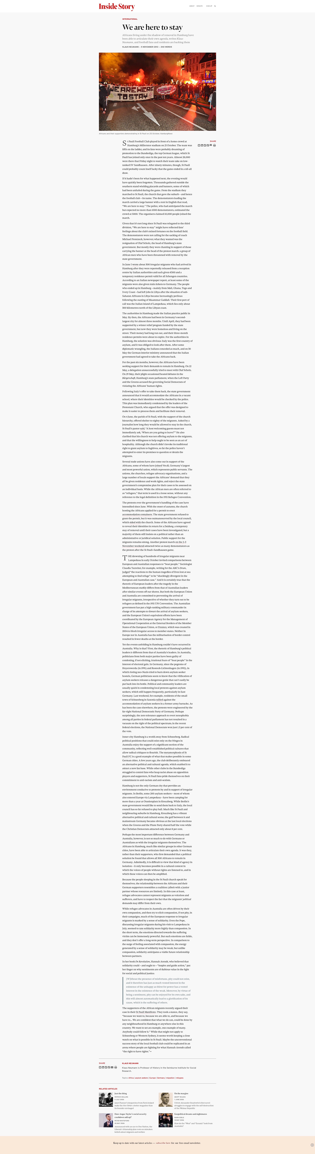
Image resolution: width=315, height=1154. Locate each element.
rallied (159, 699)
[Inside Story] (118, 7)
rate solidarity (146, 928)
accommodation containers (137, 514)
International (129, 19)
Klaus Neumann (130, 47)
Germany (161, 1078)
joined (159, 465)
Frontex (162, 627)
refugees (179, 1078)
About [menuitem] (191, 6)
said (142, 428)
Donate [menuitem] (200, 6)
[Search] (215, 10)
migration (170, 1078)
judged (126, 572)
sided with (135, 522)
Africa (131, 1078)
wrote (135, 264)
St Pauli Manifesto (146, 1012)
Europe (153, 1078)
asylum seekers (141, 1078)
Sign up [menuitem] (209, 6)
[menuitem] (215, 6)
